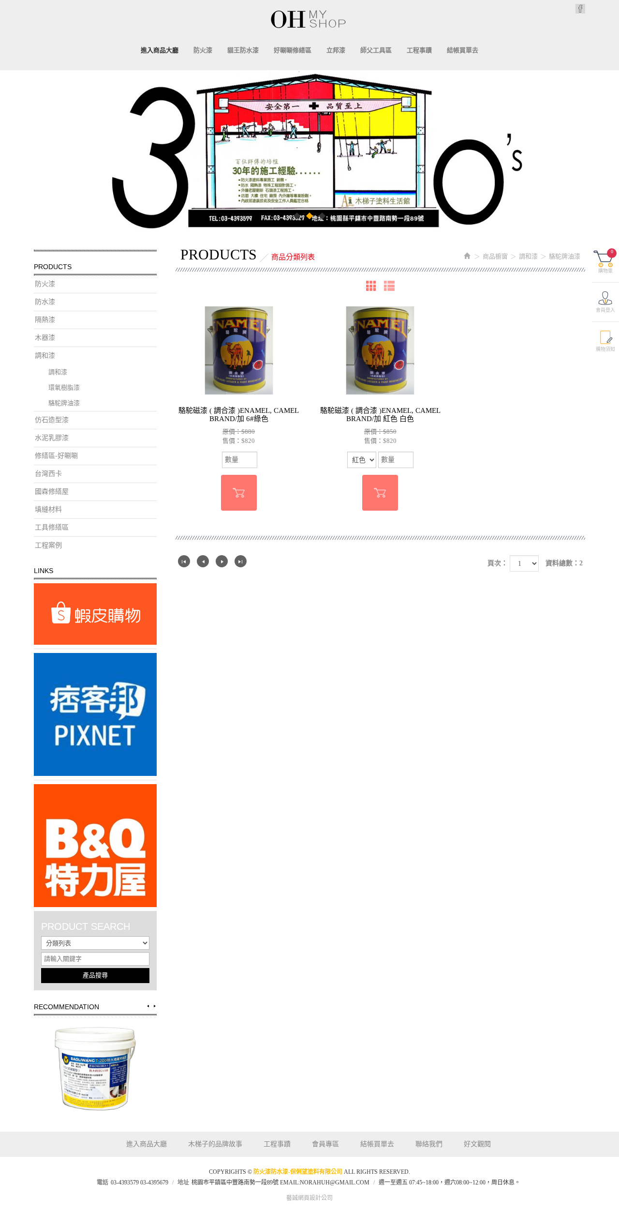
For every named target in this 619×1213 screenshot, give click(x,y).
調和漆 (45, 355)
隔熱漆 (45, 319)
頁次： (497, 563)
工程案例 (48, 545)
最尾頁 (241, 561)
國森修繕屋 (52, 491)
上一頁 (203, 561)
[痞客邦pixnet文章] (95, 714)
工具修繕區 (52, 527)
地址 (183, 1182)
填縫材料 (48, 509)
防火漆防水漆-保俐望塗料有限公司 (309, 19)
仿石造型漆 (52, 420)
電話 (102, 1182)
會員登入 (605, 310)
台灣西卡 (48, 473)
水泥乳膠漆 (52, 437)
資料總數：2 (564, 563)
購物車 (605, 261)
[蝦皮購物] (95, 614)
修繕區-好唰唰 (56, 455)
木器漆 (45, 337)
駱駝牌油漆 (64, 403)
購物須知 (605, 349)
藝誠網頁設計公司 (309, 1198)
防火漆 (45, 284)
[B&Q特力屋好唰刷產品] (95, 845)
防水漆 (45, 301)
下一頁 (222, 561)
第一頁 (184, 561)
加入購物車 (239, 493)
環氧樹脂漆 (64, 387)
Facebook (580, 9)
